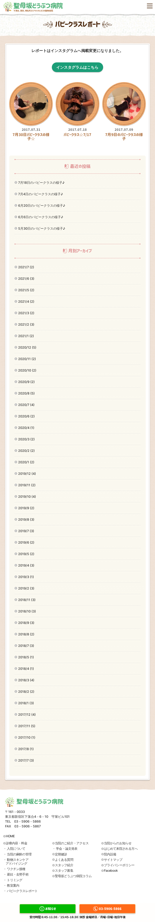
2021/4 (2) (26, 301)
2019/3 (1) (26, 577)
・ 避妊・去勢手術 (15, 874)
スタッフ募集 (64, 870)
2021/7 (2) (26, 267)
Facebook (111, 870)
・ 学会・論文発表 (65, 849)
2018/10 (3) (27, 611)
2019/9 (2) (26, 508)
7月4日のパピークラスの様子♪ (40, 194)
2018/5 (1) (26, 657)
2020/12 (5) (27, 347)
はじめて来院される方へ (121, 849)
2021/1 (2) (26, 336)
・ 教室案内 (11, 885)
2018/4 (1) (26, 669)
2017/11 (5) (26, 726)
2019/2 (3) (26, 588)
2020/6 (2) (26, 416)
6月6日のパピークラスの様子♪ (40, 217)
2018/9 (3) (26, 623)
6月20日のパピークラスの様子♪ (41, 205)
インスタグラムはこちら (77, 67)
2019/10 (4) (27, 497)
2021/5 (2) (26, 290)
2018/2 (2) (26, 692)
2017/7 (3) (26, 760)
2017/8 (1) (26, 749)
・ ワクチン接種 (14, 869)
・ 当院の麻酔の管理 (17, 854)
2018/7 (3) (26, 646)
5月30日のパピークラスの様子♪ (41, 228)
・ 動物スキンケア (15, 861)
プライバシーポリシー (119, 865)
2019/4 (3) (26, 565)
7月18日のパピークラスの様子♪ (41, 183)
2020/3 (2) (26, 439)
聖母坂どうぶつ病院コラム (73, 876)
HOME (10, 836)
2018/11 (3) (27, 600)
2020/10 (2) (27, 370)
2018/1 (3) (26, 703)
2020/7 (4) (26, 405)
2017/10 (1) (26, 737)
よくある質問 (64, 860)
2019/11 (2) (27, 485)
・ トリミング (12, 880)
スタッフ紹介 (64, 865)
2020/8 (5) (26, 393)
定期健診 (61, 854)
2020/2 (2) (26, 451)
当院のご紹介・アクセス (72, 843)
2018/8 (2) (26, 634)
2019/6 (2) (26, 542)
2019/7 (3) (26, 531)
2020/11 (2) (27, 359)
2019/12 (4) (27, 474)
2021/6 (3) (26, 279)
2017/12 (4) (27, 714)
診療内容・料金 (16, 843)
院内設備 (110, 854)
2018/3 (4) (26, 680)
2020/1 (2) (26, 462)
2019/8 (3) (26, 519)
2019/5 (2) (26, 554)
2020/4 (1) (26, 428)
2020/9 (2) (26, 382)
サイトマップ (113, 860)
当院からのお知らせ (118, 843)
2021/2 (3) (26, 324)
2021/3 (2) (26, 313)
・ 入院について (14, 849)
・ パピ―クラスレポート (20, 891)
